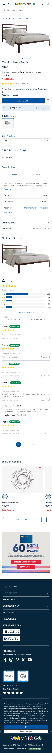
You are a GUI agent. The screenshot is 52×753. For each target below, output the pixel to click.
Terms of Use (21, 749)
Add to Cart (22, 520)
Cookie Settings (35, 749)
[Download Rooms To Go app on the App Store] (11, 631)
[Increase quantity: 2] (24, 150)
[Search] (4, 10)
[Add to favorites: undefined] (48, 100)
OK (26, 727)
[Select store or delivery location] (8, 4)
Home (4, 18)
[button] (26, 293)
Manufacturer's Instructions (36, 208)
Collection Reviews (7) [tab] (26, 313)
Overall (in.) (6, 228)
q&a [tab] (38, 175)
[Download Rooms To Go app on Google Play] (11, 638)
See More (8, 212)
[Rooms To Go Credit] (26, 548)
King (5, 141)
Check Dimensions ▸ (42, 108)
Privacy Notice (8, 749)
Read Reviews (23, 83)
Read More (8, 189)
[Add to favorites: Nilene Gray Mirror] (40, 468)
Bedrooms (16, 18)
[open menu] (4, 3)
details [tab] (14, 175)
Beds (27, 18)
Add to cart (23, 101)
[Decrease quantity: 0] (17, 150)
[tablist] (26, 174)
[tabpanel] (26, 196)
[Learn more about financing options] (26, 569)
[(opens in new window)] (5, 659)
